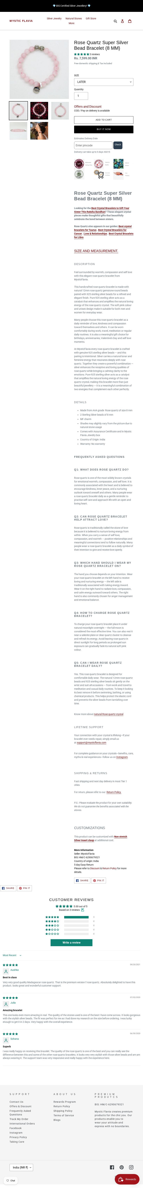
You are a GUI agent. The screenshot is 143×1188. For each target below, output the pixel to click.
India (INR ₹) (20, 1167)
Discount (95, 868)
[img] (10, 965)
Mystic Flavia (21, 20)
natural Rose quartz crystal (108, 714)
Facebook (16, 1128)
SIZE (76, 75)
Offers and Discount (87, 106)
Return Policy (109, 868)
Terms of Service (64, 1115)
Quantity (79, 89)
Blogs (57, 1120)
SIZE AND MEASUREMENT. (96, 251)
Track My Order (19, 1119)
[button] (82, 54)
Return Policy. (114, 792)
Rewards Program (65, 1101)
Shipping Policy (63, 1110)
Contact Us (16, 1101)
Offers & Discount (21, 1106)
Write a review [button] (72, 942)
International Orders (22, 1123)
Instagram (122, 757)
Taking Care (17, 1141)
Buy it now (104, 129)
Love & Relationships (95, 233)
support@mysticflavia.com (91, 742)
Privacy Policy (18, 1137)
